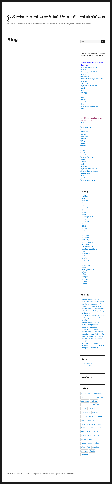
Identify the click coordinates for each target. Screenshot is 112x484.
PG (83, 224)
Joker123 (85, 214)
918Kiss (85, 196)
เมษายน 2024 (86, 366)
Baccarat (85, 203)
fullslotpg (83, 93)
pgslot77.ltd (86, 231)
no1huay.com (86, 221)
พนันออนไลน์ (86, 267)
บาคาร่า (82, 148)
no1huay (85, 219)
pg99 (82, 90)
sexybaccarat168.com (89, 249)
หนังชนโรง (83, 70)
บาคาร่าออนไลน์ (87, 265)
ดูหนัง (82, 97)
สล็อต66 (83, 109)
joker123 (83, 74)
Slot (83, 251)
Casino (84, 205)
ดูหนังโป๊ (83, 155)
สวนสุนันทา (85, 277)
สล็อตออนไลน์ (86, 274)
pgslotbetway (85, 173)
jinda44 (83, 134)
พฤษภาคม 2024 (87, 364)
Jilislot (84, 212)
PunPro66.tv (86, 237)
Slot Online (86, 254)
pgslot (82, 143)
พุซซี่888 (83, 146)
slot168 (83, 125)
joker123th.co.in (87, 217)
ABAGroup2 (86, 201)
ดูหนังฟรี (83, 100)
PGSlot (84, 228)
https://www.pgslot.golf (88, 86)
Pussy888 (85, 244)
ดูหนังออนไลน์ (84, 76)
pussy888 (83, 81)
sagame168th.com (88, 247)
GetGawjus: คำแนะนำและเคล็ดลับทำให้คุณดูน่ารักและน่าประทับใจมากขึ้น (93, 318)
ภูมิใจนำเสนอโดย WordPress (65, 474)
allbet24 (83, 162)
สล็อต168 (83, 104)
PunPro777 (86, 240)
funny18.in (86, 208)
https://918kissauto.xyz (88, 67)
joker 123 (83, 166)
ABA (83, 198)
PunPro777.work (88, 242)
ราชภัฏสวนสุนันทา (88, 270)
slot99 (82, 129)
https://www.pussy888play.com (91, 79)
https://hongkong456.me (89, 106)
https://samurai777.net (88, 169)
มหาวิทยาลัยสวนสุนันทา (88, 439)
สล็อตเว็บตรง (84, 132)
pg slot (82, 164)
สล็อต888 (83, 139)
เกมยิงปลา (85, 279)
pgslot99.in (86, 233)
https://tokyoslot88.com (89, 171)
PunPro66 (85, 235)
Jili (83, 210)
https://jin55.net (86, 127)
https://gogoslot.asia (87, 180)
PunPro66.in (85, 412)
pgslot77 (83, 88)
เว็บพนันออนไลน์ (87, 284)
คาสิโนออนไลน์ (87, 261)
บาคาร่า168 (84, 83)
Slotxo (84, 256)
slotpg (82, 153)
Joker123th (85, 401)
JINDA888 (83, 141)
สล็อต (84, 272)
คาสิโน (84, 258)
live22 (82, 95)
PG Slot (84, 226)
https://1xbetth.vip (87, 157)
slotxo (82, 150)
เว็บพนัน (84, 281)
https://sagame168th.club (89, 72)
